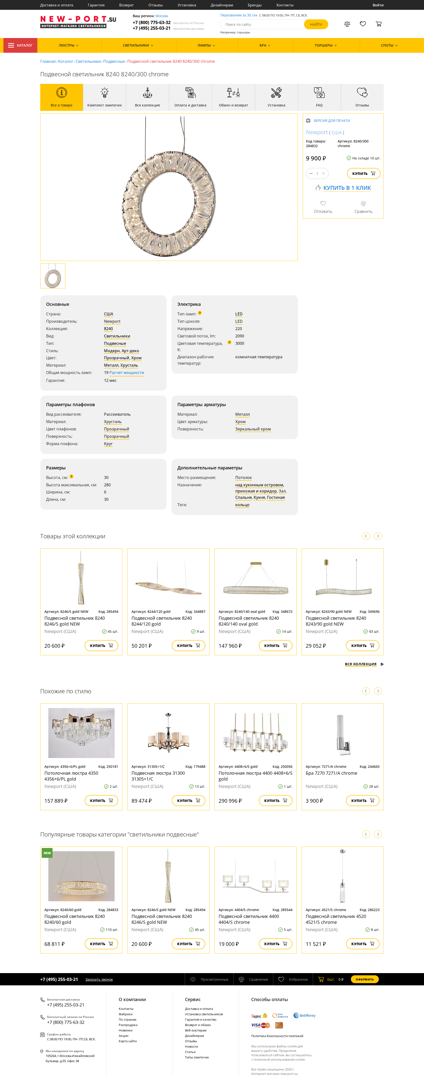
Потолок (243, 477)
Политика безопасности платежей (277, 1036)
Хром (136, 357)
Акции (123, 1035)
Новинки (125, 1030)
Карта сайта (128, 1041)
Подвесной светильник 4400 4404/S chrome (249, 919)
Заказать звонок (99, 979)
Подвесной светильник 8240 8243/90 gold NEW (336, 621)
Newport (112, 321)
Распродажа (128, 1025)
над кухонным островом (259, 485)
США (108, 314)
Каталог (25, 45)
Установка (187, 4)
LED (239, 314)
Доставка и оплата (56, 4)
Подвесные (114, 61)
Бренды (255, 4)
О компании (132, 999)
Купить (360, 173)
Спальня (243, 497)
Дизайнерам (222, 4)
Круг (108, 443)
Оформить (365, 979)
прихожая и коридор (256, 491)
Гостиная (276, 497)
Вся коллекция (361, 664)
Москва (162, 16)
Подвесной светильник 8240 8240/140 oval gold (249, 621)
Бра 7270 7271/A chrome (331, 773)
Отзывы (155, 4)
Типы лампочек (197, 1057)
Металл (111, 365)
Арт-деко (130, 350)
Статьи (190, 1052)
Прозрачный (116, 357)
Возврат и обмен (198, 1025)
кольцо (242, 504)
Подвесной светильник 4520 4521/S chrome (336, 919)
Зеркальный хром (253, 429)
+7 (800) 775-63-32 (168, 22)
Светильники (88, 61)
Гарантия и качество (200, 1019)
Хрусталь (129, 365)
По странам (127, 1019)
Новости (191, 1046)
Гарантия (96, 4)
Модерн (112, 350)
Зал (282, 491)
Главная (48, 61)
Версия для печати (332, 121)
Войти (378, 5)
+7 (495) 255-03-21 (168, 28)
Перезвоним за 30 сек (238, 15)
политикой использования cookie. (279, 1059)
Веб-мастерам (196, 1030)
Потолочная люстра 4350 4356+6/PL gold (71, 776)
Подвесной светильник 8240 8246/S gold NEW (74, 621)
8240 (108, 328)
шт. (331, 979)
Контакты (285, 4)
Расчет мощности (126, 372)
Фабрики (125, 1014)
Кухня (259, 497)
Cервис (193, 999)
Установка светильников (204, 1014)
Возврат (126, 4)
